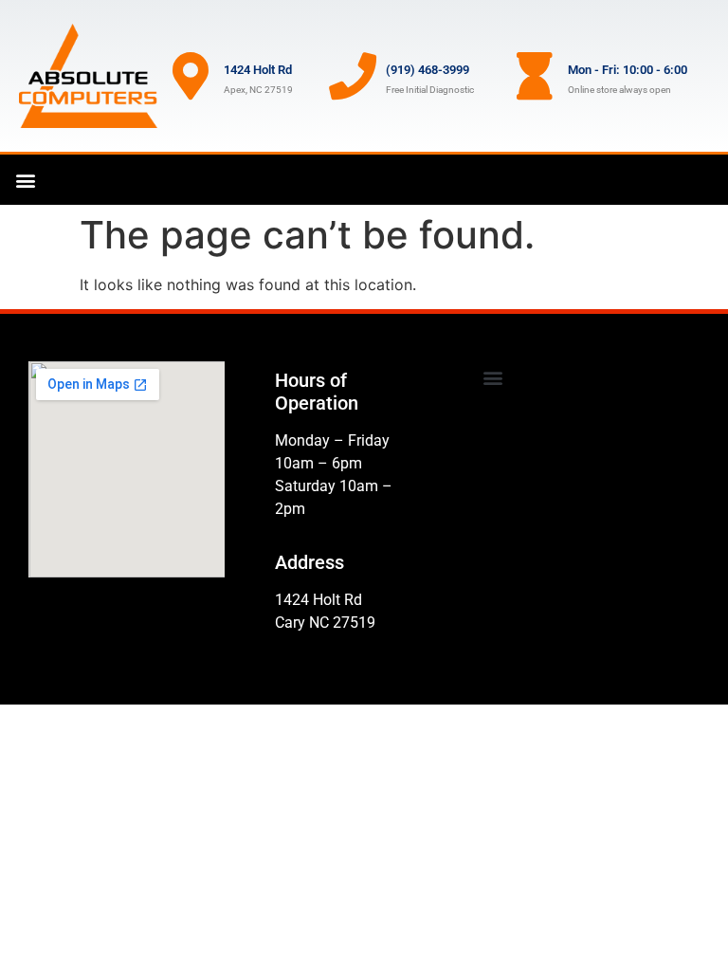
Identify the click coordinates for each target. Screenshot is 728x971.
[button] (25, 179)
